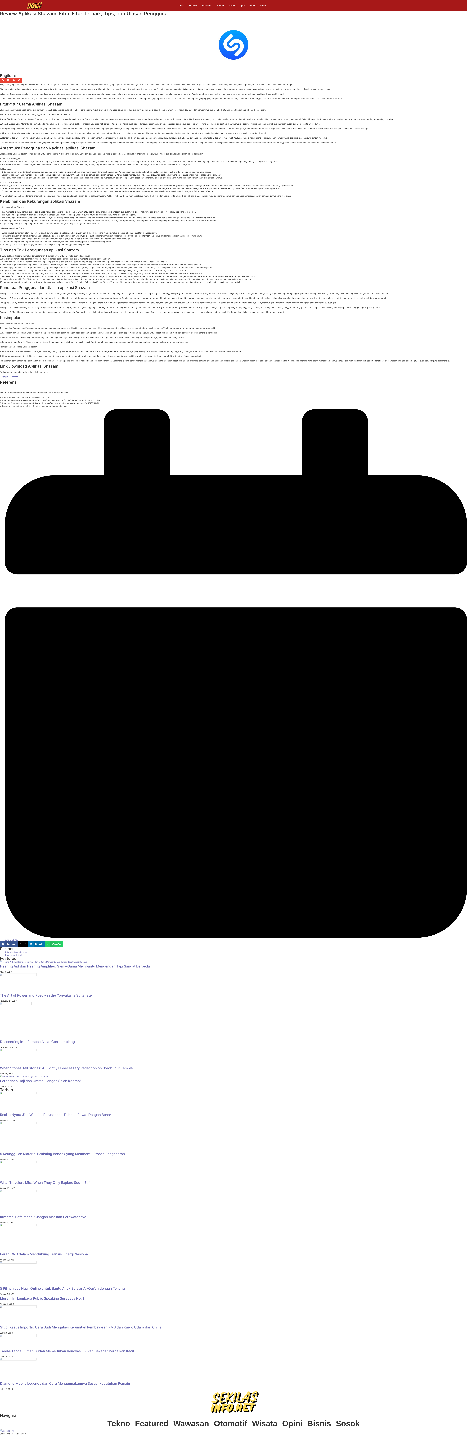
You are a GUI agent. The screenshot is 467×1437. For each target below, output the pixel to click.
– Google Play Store (9, 376)
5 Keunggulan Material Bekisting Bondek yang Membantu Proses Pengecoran (62, 1154)
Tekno (181, 6)
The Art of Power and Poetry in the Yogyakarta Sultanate (46, 995)
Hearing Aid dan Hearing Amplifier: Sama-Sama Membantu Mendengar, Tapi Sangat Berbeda (75, 966)
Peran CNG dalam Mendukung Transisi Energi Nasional (44, 1254)
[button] (2, 80)
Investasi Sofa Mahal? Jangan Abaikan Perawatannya (43, 1217)
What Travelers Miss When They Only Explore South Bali (45, 1183)
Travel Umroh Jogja (14, 955)
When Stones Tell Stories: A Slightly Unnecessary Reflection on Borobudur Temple (66, 1068)
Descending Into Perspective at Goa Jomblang (37, 1042)
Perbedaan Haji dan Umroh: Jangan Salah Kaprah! (40, 1081)
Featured (193, 6)
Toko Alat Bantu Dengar (16, 952)
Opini (242, 6)
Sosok (263, 6)
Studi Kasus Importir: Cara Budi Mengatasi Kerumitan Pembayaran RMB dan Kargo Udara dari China (81, 1327)
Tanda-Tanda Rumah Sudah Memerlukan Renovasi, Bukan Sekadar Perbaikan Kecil (67, 1351)
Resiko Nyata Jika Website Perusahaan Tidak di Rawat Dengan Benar (55, 1115)
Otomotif (220, 6)
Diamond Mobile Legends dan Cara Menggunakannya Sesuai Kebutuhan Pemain (65, 1383)
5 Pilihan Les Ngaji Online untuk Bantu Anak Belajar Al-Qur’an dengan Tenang (62, 1288)
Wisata (232, 6)
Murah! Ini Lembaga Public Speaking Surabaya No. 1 (42, 1298)
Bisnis (252, 6)
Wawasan (206, 6)
